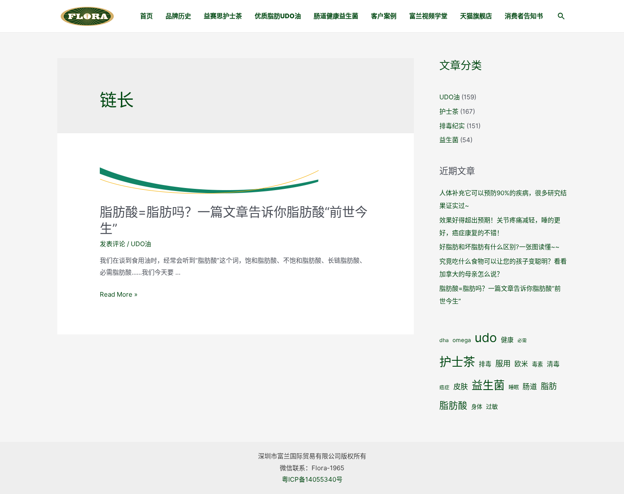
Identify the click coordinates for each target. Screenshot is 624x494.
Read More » (119, 294)
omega (462, 340)
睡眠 (514, 387)
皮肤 (460, 386)
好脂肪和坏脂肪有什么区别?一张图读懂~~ (499, 247)
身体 (476, 406)
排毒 (485, 364)
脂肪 (549, 386)
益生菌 (448, 140)
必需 (522, 340)
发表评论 (112, 244)
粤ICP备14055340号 (312, 479)
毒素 (537, 364)
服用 (503, 363)
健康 (507, 340)
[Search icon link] (561, 17)
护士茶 (448, 111)
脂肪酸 (453, 405)
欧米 (521, 364)
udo (486, 337)
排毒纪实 (452, 126)
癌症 (444, 387)
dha (444, 340)
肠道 (530, 386)
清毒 (553, 364)
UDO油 (141, 244)
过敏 (492, 406)
